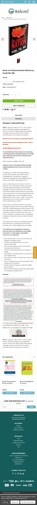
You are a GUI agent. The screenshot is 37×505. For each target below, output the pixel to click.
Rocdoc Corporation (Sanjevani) (19, 455)
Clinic (18, 438)
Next (34, 39)
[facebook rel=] (13, 473)
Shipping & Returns (18, 430)
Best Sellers (9, 17)
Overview (18, 115)
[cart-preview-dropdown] (33, 1)
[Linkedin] (12, 109)
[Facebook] (3, 109)
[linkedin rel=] (21, 473)
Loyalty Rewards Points (18, 442)
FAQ (19, 447)
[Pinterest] (15, 109)
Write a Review (8, 84)
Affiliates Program (18, 440)
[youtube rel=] (23, 473)
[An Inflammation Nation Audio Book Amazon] (18, 333)
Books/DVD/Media (19, 462)
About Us (18, 445)
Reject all (15, 502)
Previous (2, 39)
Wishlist (18, 425)
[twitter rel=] (15, 473)
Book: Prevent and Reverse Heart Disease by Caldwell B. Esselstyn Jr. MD (9, 382)
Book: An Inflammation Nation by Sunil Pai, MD (14, 19)
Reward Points (35, 252)
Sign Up (21, 427)
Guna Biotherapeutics (18, 460)
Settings (5, 502)
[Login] (29, 2)
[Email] (5, 109)
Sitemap (17, 493)
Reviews (18, 119)
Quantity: (6, 94)
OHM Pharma (18, 457)
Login (15, 427)
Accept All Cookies (28, 502)
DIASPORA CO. (18, 464)
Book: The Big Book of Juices (26, 382)
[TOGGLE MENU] (2, 2)
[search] (25, 2)
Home (2, 17)
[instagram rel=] (18, 473)
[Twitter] (10, 109)
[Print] (8, 109)
